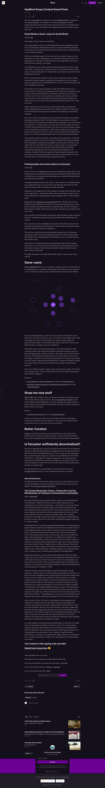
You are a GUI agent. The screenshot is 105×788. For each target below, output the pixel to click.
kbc (31, 168)
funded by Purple (63, 20)
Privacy (53, 777)
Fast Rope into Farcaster (33, 743)
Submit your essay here (36, 648)
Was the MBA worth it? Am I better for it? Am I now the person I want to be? (45, 734)
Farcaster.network (30, 471)
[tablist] (31, 697)
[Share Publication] (86, 2)
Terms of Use (60, 765)
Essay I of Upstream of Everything (33, 723)
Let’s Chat (64, 663)
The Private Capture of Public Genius (37, 721)
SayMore (38, 20)
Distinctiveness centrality (35, 414)
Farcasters (63, 22)
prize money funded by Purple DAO (44, 486)
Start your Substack (48, 781)
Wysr (48, 671)
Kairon (27, 202)
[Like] (26, 16)
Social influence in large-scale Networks (40, 382)
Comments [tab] (28, 697)
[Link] (22, 34)
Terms (57, 777)
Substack (45, 784)
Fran (31, 37)
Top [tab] (26, 717)
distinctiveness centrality (65, 400)
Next (75, 686)
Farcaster (57, 667)
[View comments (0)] (29, 16)
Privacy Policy (64, 767)
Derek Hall (33, 496)
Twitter (49, 667)
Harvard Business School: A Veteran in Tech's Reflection (44, 732)
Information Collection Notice (52, 767)
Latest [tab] (30, 717)
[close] (67, 745)
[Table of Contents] (2, 394)
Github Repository (68, 382)
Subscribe (92, 3)
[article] (52, 724)
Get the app (60, 781)
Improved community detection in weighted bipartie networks (47, 384)
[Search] (82, 2)
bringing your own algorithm (46, 202)
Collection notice (64, 777)
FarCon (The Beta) (33, 22)
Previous (30, 686)
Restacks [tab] (34, 697)
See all (28, 753)
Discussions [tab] (36, 717)
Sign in (100, 3)
